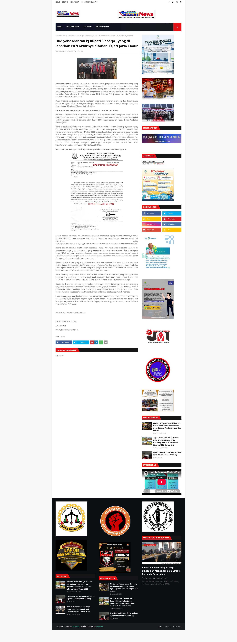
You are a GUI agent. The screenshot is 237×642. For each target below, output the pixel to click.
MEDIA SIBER (74, 2)
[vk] (171, 224)
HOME (58, 2)
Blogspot (76, 626)
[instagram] (176, 2)
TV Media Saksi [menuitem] (102, 27)
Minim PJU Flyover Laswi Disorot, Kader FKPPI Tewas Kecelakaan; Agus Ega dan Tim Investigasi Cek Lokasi (167, 427)
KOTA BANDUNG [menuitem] (72, 27)
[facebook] (169, 2)
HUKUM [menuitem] (88, 27)
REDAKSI (65, 2)
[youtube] (151, 230)
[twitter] (172, 2)
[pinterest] (180, 2)
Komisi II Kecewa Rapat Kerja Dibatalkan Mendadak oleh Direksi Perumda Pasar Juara (78, 609)
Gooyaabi (99, 626)
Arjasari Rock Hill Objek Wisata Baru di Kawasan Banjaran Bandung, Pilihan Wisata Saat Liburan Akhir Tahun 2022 (166, 441)
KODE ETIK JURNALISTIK (89, 2)
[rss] (151, 219)
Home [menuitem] (59, 27)
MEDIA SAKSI (61, 51)
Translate (160, 164)
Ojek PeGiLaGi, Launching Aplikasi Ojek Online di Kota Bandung (167, 453)
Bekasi (65, 36)
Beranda (59, 36)
